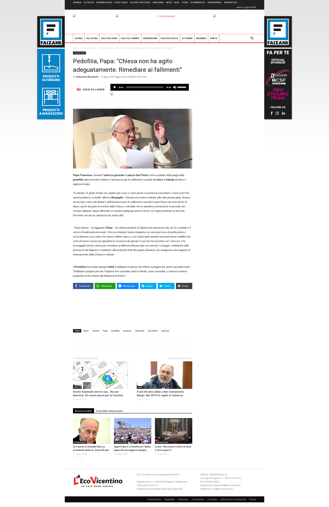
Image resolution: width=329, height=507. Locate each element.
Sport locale (121, 2)
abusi (86, 330)
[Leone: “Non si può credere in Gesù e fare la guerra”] (173, 431)
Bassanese (201, 38)
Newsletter (169, 499)
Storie (185, 2)
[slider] (182, 87)
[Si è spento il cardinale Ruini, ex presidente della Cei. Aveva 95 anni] (91, 431)
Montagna (158, 2)
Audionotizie (230, 2)
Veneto (213, 38)
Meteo (169, 2)
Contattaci (212, 499)
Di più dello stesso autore (109, 411)
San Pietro (153, 330)
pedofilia (115, 330)
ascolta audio (115, 87)
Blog (176, 2)
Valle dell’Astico (169, 38)
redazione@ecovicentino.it (227, 485)
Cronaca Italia (89, 48)
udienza (165, 330)
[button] (252, 38)
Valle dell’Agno (109, 38)
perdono (127, 330)
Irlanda (95, 330)
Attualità (89, 2)
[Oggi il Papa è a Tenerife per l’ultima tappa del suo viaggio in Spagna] (132, 431)
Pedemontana (150, 38)
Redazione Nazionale (87, 76)
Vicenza (79, 38)
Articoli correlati (83, 411)
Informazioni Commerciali (233, 499)
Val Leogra (92, 38)
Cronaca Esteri (162, 442)
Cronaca (77, 2)
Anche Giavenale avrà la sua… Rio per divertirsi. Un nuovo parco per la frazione (98, 393)
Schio (76, 387)
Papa (105, 330)
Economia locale (104, 2)
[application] (149, 87)
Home (76, 48)
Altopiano (187, 38)
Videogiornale (214, 2)
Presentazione (154, 499)
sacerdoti (139, 330)
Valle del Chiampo (130, 38)
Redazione (183, 499)
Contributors (198, 499)
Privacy (252, 499)
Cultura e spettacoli (140, 2)
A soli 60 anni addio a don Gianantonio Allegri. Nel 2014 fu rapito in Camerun (160, 393)
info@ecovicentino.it (222, 488)
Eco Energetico (198, 2)
